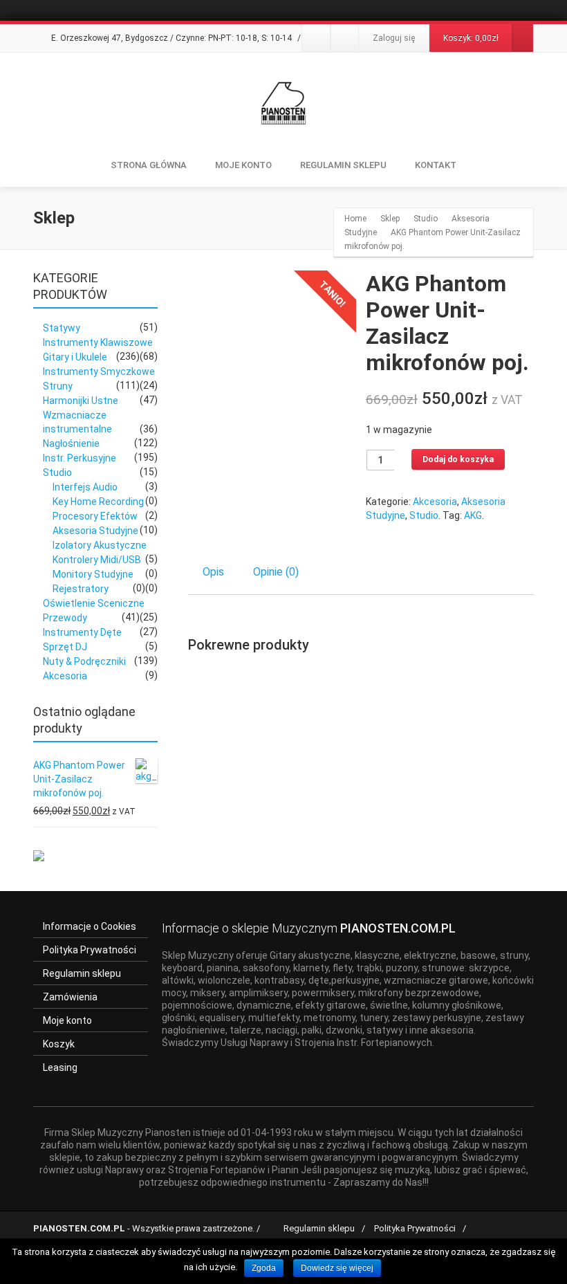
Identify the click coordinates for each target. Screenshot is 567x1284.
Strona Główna (149, 165)
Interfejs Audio (85, 487)
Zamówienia (70, 996)
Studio (423, 515)
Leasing (60, 1067)
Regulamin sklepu (82, 973)
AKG (473, 515)
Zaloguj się (394, 38)
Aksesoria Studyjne (95, 530)
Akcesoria (435, 501)
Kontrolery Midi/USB (97, 559)
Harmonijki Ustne (80, 400)
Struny (58, 386)
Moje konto (243, 165)
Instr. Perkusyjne (79, 458)
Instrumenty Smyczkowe (99, 371)
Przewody (65, 617)
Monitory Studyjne (93, 574)
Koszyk (59, 1043)
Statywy (61, 327)
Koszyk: (471, 38)
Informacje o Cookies (89, 926)
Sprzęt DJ (65, 646)
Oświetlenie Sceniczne (94, 603)
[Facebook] (316, 38)
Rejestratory (81, 588)
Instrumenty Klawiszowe (98, 342)
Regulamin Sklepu (343, 165)
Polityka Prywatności (89, 949)
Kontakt (435, 165)
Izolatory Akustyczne (100, 545)
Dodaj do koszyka (458, 459)
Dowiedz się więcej (337, 1268)
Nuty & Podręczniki (84, 661)
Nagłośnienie (71, 443)
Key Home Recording (98, 501)
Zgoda (264, 1268)
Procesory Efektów (95, 516)
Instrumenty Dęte (82, 632)
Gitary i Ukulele (75, 357)
